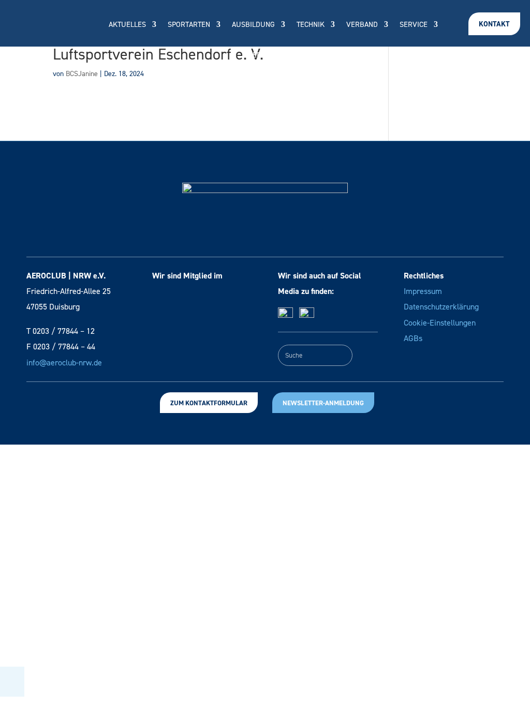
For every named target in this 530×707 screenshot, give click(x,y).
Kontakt (494, 24)
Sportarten (189, 25)
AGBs (413, 338)
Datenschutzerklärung (441, 306)
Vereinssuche (273, 55)
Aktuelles (127, 25)
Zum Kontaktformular (208, 403)
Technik (311, 25)
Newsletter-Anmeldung (323, 403)
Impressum (423, 291)
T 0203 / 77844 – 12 (60, 331)
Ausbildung (253, 25)
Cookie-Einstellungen (440, 322)
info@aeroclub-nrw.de (64, 362)
